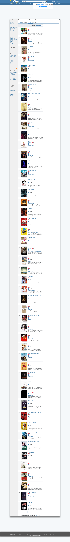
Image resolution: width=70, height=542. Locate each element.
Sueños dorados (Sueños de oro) (34, 353)
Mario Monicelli (30, 338)
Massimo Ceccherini (33, 292)
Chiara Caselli (33, 119)
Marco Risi (29, 319)
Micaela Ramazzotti (34, 43)
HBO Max (11, 40)
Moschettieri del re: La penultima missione (35, 199)
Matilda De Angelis (31, 215)
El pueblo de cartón (31, 305)
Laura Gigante (34, 330)
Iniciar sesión (12, 22)
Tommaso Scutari (39, 251)
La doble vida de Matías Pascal (33, 441)
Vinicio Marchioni (30, 146)
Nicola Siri (32, 176)
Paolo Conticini (30, 508)
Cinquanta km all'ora (31, 65)
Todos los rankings (13, 55)
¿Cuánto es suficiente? (32, 170)
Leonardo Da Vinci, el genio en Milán (34, 295)
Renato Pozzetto (30, 118)
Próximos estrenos (13, 29)
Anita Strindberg (36, 262)
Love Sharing (30, 390)
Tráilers (25, 3)
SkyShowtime (12, 44)
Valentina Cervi (32, 273)
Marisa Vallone (30, 88)
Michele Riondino (30, 127)
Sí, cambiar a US (42, 6)
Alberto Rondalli (30, 271)
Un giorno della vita (31, 461)
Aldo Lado (29, 261)
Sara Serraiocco (36, 243)
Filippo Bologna (30, 222)
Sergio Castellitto (30, 61)
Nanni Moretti (30, 357)
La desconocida (30, 74)
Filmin (11, 42)
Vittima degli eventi (31, 372)
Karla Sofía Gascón (39, 253)
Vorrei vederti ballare (31, 472)
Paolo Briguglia (33, 302)
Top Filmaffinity (12, 78)
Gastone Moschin (37, 53)
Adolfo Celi (32, 186)
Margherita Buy (40, 61)
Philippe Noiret (34, 185)
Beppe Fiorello (39, 321)
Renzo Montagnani (38, 186)
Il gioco (29, 141)
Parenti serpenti (30, 334)
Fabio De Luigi (30, 69)
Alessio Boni (36, 488)
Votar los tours (12, 21)
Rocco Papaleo (34, 205)
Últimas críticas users (13, 63)
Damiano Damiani (30, 280)
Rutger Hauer (36, 310)
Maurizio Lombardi (36, 62)
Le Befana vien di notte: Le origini (34, 93)
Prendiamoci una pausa (32, 27)
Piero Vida (36, 263)
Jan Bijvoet (39, 89)
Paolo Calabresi (40, 33)
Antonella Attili (32, 489)
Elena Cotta (29, 157)
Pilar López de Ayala (39, 273)
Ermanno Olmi (30, 309)
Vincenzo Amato (39, 302)
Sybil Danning (34, 438)
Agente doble (30, 276)
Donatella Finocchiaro (31, 214)
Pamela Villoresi (36, 215)
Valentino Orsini (30, 436)
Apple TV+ (12, 43)
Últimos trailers (12, 62)
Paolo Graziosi (40, 108)
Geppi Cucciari (30, 62)
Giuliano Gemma (30, 437)
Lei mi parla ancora (31, 112)
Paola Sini (29, 89)
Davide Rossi (39, 330)
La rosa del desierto (31, 362)
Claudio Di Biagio (30, 376)
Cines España (12, 28)
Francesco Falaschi (31, 174)
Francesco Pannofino (35, 157)
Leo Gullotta (37, 509)
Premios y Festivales (13, 88)
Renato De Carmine (39, 498)
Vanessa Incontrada (38, 156)
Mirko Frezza (36, 176)
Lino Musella (38, 119)
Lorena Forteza (37, 291)
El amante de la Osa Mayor (33, 432)
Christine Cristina (31, 482)
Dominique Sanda (30, 53)
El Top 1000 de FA (13, 56)
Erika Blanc (35, 108)
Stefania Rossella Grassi (32, 251)
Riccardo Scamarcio (31, 42)
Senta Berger (36, 437)
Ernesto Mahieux (35, 468)
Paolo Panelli (30, 339)
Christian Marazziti (31, 32)
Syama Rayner (30, 90)
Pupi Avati (29, 107)
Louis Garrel (37, 42)
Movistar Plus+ (12, 38)
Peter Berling (35, 407)
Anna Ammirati (37, 138)
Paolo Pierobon (32, 128)
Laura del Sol (37, 448)
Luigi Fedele (41, 137)
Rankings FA (15, 3)
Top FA (11, 3)
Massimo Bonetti (33, 378)
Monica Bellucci (30, 99)
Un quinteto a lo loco (31, 179)
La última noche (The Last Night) (34, 315)
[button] (59, 19)
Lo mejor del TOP (13, 79)
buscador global (38, 515)
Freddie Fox (35, 90)
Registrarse (58, 1)
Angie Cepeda (37, 428)
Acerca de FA (12, 94)
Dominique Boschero (31, 263)
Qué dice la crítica (13, 64)
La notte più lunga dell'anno (33, 131)
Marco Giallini (30, 33)
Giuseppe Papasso (31, 466)
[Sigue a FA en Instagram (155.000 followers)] (59, 3)
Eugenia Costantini (38, 397)
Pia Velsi (32, 340)
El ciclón (29, 286)
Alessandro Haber (40, 90)
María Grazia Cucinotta (31, 467)
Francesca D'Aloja (36, 320)
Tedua (38, 43)
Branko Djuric (35, 419)
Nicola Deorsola (30, 476)
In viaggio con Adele (31, 237)
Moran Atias (32, 369)
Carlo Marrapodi (39, 388)
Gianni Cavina (38, 196)
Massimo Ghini (31, 509)
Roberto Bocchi (36, 166)
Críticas (27, 3)
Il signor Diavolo (31, 189)
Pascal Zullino (30, 468)
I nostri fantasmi (30, 122)
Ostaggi (29, 151)
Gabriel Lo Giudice (31, 195)
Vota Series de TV (13, 74)
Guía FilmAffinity (13, 68)
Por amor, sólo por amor (32, 492)
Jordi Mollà (37, 272)
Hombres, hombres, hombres (33, 502)
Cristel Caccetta (33, 234)
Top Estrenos (12, 80)
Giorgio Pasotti (35, 368)
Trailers (11, 61)
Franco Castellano (35, 477)
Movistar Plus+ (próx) (13, 39)
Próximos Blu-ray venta (13, 31)
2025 (30, 3)
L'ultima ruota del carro (32, 343)
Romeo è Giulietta (31, 56)
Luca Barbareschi (30, 417)
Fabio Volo (29, 34)
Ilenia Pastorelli (34, 34)
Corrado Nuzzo (35, 232)
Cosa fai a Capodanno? (32, 218)
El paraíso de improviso (32, 422)
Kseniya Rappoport (31, 80)
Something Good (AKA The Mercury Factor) (34, 413)
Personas (21, 22)
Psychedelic (30, 160)
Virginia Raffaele (38, 350)
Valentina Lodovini (34, 89)
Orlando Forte (37, 128)
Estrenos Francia (13, 51)
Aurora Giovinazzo (40, 34)
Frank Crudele (30, 419)
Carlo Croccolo (35, 508)
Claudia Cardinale (35, 282)
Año (41, 25)
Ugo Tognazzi (30, 185)
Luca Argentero (30, 224)
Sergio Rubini (30, 205)
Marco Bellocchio (30, 456)
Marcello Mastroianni (31, 447)
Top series (12, 73)
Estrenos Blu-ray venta (13, 30)
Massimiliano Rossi (31, 166)
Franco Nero (33, 253)
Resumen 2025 (12, 90)
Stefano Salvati (30, 329)
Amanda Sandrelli (30, 488)
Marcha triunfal (30, 400)
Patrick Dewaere (30, 407)
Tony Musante (30, 282)
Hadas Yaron (36, 127)
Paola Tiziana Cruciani (38, 489)
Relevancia (38, 25)
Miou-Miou (39, 406)
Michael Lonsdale (30, 310)
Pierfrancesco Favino (31, 204)
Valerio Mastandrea (38, 204)
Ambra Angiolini (35, 137)
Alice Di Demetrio (36, 146)
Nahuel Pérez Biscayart (31, 272)
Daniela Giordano (37, 252)
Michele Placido (30, 41)
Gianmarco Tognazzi (31, 156)
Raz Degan (29, 330)
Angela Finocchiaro (33, 321)
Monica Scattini (37, 340)
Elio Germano (30, 349)
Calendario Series (20, 3)
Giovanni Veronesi (31, 60)
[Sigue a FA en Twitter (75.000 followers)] (58, 3)
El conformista (30, 46)
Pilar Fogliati (36, 61)
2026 (32, 3)
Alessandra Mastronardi (36, 349)
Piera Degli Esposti (38, 81)
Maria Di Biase (30, 232)
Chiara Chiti (40, 477)
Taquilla (11, 60)
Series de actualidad (13, 72)
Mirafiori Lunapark (31, 381)
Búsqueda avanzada (44, 2)
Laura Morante (36, 359)
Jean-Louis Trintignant (31, 52)
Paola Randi (30, 97)
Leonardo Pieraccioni (31, 290)
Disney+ (11, 41)
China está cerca (31, 452)
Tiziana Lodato (33, 388)
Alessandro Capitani (31, 126)
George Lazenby (30, 262)
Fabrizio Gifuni (35, 118)
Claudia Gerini (34, 33)
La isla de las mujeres (32, 84)
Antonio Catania (36, 387)
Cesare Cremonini (37, 109)
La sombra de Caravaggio (32, 37)
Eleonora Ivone (30, 155)
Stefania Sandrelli (38, 52)
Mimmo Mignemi (30, 137)
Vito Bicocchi (38, 331)
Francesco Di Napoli (31, 138)
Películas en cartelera (13, 27)
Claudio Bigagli (36, 369)
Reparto (30, 22)
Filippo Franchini (37, 195)
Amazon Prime (12, 37)
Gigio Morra (41, 359)
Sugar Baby (30, 208)
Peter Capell (30, 438)
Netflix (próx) (12, 36)
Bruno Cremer (40, 437)
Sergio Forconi (39, 292)
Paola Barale (30, 477)
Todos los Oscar (12, 89)
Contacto (11, 95)
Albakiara (29, 324)
